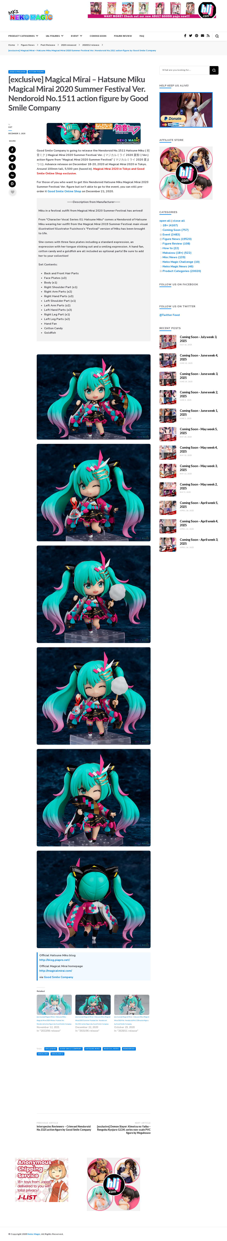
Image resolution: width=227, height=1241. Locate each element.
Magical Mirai (111, 1049)
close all (179, 221)
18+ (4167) (170, 225)
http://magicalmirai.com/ (55, 971)
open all (165, 221)
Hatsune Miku (92, 1049)
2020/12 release (18, 72)
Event (75, 35)
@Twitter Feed (169, 315)
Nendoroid (129, 1049)
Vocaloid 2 (57, 1054)
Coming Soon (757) (176, 230)
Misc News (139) (174, 257)
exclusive (51, 1049)
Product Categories (21, 35)
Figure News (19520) (177, 239)
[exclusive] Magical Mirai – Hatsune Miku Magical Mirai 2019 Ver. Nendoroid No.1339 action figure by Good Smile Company (131, 1020)
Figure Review (123, 35)
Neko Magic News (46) (178, 266)
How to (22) (171, 248)
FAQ (142, 35)
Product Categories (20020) (182, 271)
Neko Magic (33, 1234)
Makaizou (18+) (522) (177, 253)
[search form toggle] (217, 36)
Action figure (36, 72)
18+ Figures (53, 35)
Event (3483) (171, 235)
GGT (10, 127)
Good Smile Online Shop (64, 191)
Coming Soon (98, 35)
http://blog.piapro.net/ (54, 960)
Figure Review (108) (176, 244)
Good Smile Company (58, 977)
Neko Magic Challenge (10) (181, 262)
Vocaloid (43, 1054)
